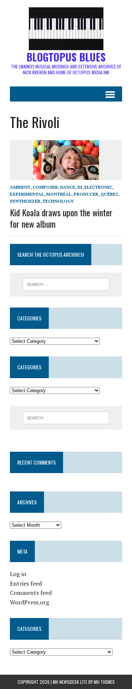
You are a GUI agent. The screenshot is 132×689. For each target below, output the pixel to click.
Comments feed (31, 593)
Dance (67, 187)
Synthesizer (25, 201)
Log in (18, 574)
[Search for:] (66, 284)
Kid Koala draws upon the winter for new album (61, 218)
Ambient (20, 187)
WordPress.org (29, 602)
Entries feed (26, 583)
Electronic (98, 187)
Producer (86, 194)
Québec (109, 194)
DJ (79, 187)
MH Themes (104, 682)
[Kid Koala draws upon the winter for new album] (66, 175)
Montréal (59, 194)
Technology (58, 201)
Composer (45, 187)
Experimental (27, 194)
